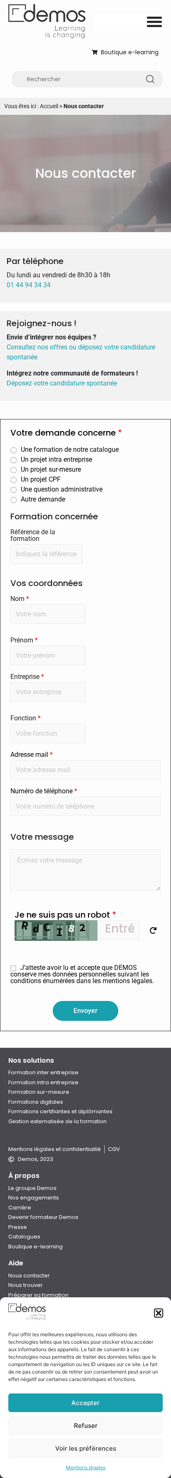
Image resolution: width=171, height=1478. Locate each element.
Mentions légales (85, 1467)
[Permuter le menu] (154, 21)
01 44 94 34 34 (29, 285)
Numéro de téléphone (43, 791)
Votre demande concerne (66, 434)
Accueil (49, 106)
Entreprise (27, 677)
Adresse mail (31, 754)
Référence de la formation (32, 535)
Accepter (85, 1403)
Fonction (25, 718)
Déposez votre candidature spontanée (62, 383)
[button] (158, 1313)
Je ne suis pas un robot (65, 914)
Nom (19, 599)
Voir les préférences (85, 1448)
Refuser (86, 1426)
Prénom (24, 640)
